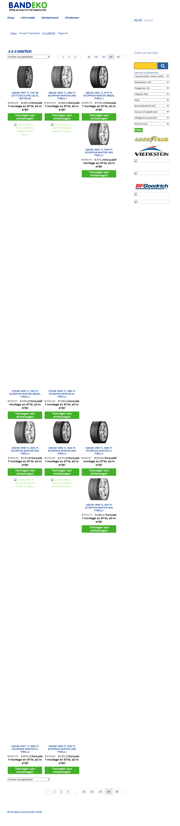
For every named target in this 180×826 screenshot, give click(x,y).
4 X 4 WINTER (48, 33)
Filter (138, 130)
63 (103, 56)
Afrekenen (72, 17)
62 (96, 56)
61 (89, 56)
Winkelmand (50, 17)
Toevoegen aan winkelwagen (25, 117)
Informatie (28, 17)
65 (118, 56)
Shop (10, 17)
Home (14, 33)
